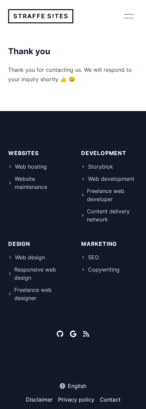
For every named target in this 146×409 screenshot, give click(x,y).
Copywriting (104, 269)
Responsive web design (35, 273)
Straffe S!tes (40, 16)
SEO (93, 257)
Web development (111, 178)
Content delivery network (108, 215)
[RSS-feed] (86, 334)
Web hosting (31, 166)
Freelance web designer (33, 293)
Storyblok (100, 166)
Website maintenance (31, 182)
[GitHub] (60, 334)
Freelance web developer (105, 195)
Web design (30, 257)
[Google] (73, 334)
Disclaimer (39, 399)
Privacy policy (76, 399)
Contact (110, 399)
